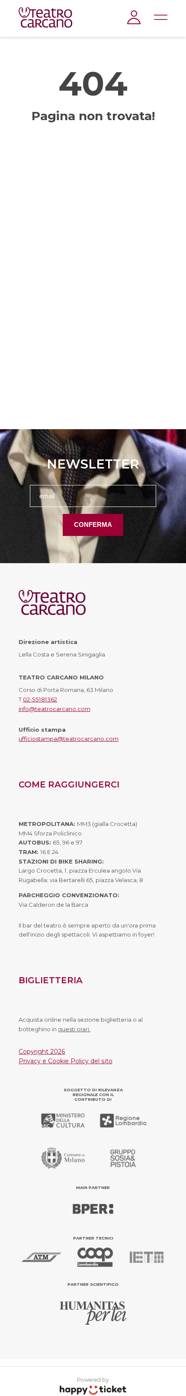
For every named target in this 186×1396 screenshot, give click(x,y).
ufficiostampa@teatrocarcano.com (69, 738)
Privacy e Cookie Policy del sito (65, 1061)
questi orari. (74, 1029)
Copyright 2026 (42, 1051)
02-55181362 (40, 699)
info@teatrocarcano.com (54, 708)
